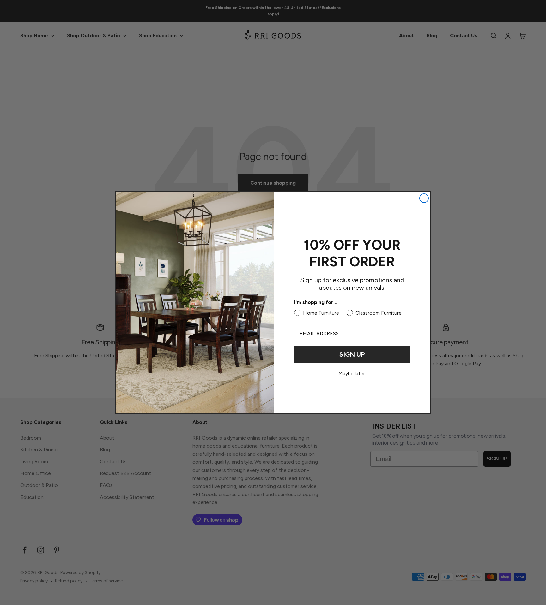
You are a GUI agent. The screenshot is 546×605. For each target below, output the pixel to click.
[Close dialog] (424, 198)
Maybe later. (352, 373)
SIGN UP (352, 354)
